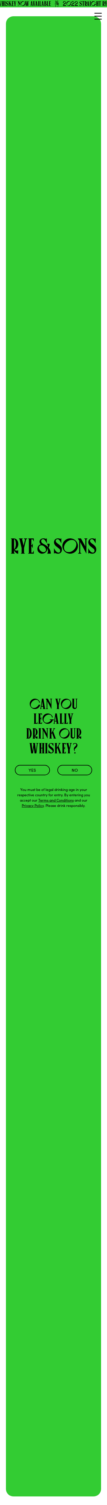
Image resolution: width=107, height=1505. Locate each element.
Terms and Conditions (56, 800)
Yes (32, 770)
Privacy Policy (33, 805)
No (75, 770)
